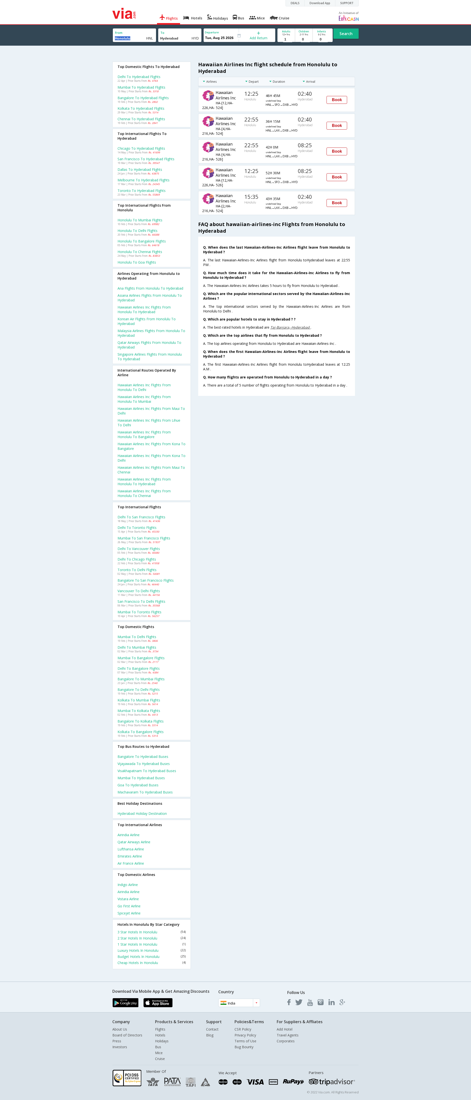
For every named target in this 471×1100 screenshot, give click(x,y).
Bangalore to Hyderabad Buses (143, 756)
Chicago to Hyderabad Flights (141, 148)
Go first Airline (129, 906)
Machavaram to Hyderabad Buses (145, 792)
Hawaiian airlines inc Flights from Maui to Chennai (151, 469)
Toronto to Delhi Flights (137, 569)
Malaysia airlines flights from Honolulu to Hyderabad (151, 333)
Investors (119, 1047)
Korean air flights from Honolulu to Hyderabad (147, 321)
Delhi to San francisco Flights (141, 517)
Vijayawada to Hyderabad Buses (144, 763)
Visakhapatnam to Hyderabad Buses (147, 770)
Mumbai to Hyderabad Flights (141, 87)
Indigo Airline (128, 884)
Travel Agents (288, 1035)
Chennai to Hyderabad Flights (141, 119)
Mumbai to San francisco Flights (144, 538)
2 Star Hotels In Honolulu (152, 938)
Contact (212, 1029)
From (118, 33)
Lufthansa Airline (131, 849)
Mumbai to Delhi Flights (137, 636)
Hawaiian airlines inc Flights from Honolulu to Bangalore (144, 434)
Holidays (162, 1041)
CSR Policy (243, 1029)
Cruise (160, 1058)
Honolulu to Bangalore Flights (142, 241)
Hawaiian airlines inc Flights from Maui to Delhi (151, 411)
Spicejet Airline (129, 913)
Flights (160, 1029)
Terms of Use (245, 1041)
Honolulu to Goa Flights (137, 262)
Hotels (160, 1035)
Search (346, 33)
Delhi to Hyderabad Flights (139, 76)
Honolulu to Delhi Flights (137, 230)
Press (116, 1041)
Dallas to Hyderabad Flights (140, 169)
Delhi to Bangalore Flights (139, 668)
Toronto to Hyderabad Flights (142, 190)
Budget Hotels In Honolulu (152, 956)
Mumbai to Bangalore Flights (141, 658)
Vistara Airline (128, 899)
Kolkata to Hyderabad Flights (141, 108)
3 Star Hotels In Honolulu (152, 932)
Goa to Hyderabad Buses (138, 785)
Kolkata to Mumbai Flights (139, 700)
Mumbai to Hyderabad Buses (141, 778)
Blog (209, 1035)
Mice (159, 1052)
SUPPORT (346, 3)
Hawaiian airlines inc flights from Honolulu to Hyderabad (144, 309)
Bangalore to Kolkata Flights (141, 721)
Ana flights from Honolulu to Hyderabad (150, 288)
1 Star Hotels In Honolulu (152, 944)
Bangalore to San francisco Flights (146, 580)
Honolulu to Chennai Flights (140, 251)
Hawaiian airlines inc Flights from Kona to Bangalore (151, 446)
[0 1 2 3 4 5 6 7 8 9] (304, 39)
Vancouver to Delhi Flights (139, 591)
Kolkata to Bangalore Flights (141, 731)
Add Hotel (284, 1029)
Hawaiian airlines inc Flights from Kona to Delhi (151, 458)
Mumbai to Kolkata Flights (139, 710)
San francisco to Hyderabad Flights (146, 159)
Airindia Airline (129, 834)
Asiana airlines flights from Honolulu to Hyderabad (150, 297)
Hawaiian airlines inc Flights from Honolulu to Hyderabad (144, 481)
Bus (158, 1047)
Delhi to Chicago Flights (137, 559)
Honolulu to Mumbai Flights (140, 220)
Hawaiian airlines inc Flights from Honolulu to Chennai (144, 493)
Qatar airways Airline (134, 842)
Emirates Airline (130, 856)
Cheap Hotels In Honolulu (152, 962)
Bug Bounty (244, 1047)
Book (337, 100)
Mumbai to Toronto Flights (139, 612)
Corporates (286, 1041)
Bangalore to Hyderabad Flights (143, 97)
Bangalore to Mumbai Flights (141, 679)
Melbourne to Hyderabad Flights (144, 180)
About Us (119, 1029)
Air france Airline (131, 863)
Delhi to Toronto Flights (137, 527)
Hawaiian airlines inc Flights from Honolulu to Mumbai (144, 399)
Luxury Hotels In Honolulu (152, 950)
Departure (212, 32)
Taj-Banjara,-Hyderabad (290, 327)
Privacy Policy (245, 1035)
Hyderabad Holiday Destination (142, 813)
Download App (320, 3)
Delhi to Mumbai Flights (137, 647)
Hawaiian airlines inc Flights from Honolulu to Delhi (144, 387)
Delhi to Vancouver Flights (139, 548)
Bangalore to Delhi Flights (139, 689)
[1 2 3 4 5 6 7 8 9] (286, 39)
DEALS (295, 3)
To (162, 33)
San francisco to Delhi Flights (141, 601)
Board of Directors (127, 1035)
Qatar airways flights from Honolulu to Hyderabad (149, 344)
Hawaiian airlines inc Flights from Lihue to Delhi (149, 422)
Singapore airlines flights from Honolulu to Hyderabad (150, 356)
